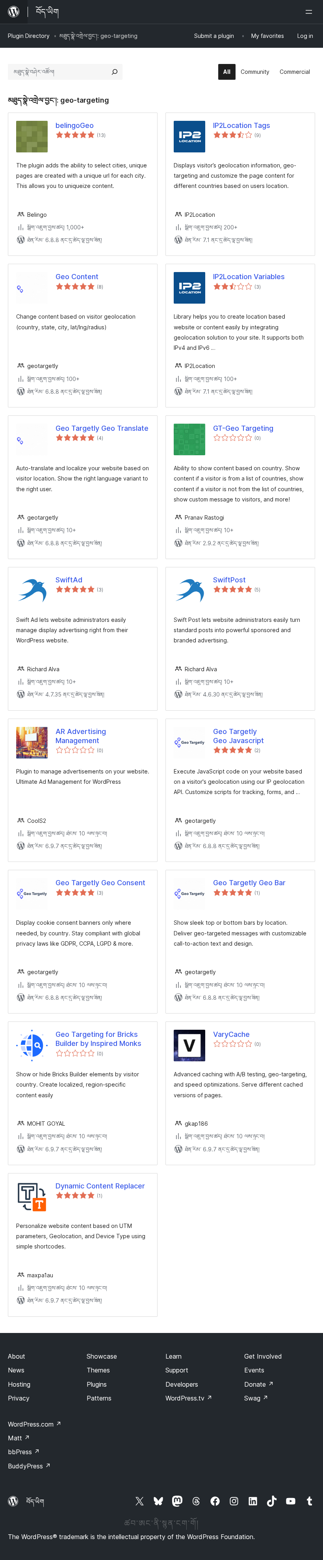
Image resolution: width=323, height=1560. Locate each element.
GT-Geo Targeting (243, 428)
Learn (173, 1356)
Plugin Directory (29, 35)
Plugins (97, 1384)
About (16, 1356)
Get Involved (263, 1356)
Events (254, 1370)
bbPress (24, 1452)
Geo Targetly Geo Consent (100, 883)
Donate (259, 1384)
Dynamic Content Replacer (100, 1186)
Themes (98, 1370)
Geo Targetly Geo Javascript (238, 736)
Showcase (102, 1356)
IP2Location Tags (241, 125)
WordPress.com (34, 1424)
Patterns (99, 1398)
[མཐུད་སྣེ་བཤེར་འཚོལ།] (115, 72)
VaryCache (231, 1034)
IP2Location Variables (249, 276)
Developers (181, 1384)
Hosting (19, 1384)
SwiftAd (69, 580)
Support (176, 1370)
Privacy (19, 1398)
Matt (19, 1438)
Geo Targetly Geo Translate (102, 428)
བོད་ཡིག (35, 1502)
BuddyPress (29, 1466)
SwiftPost (229, 580)
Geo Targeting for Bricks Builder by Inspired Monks (98, 1039)
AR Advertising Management (81, 736)
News (16, 1370)
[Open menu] (310, 12)
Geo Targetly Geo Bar (249, 883)
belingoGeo (75, 125)
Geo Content (77, 276)
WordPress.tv (188, 1398)
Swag (256, 1398)
